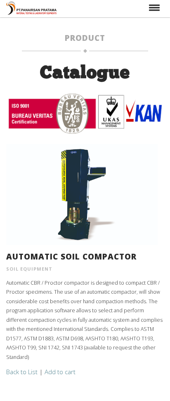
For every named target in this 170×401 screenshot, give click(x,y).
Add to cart (60, 372)
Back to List (22, 372)
